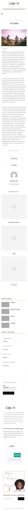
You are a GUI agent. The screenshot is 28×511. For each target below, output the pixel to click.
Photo (4, 385)
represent (16, 150)
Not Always (13, 323)
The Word (12, 302)
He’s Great (14, 284)
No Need (12, 316)
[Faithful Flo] (14, 3)
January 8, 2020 (18, 20)
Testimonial (6, 365)
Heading (5, 357)
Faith (14, 253)
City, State (5, 349)
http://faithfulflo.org (14, 184)
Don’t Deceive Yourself (14, 222)
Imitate (10, 150)
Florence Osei (14, 181)
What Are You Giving (15, 309)
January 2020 (9, 20)
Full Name (5, 341)
